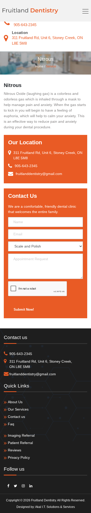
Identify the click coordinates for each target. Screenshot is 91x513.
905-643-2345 (25, 25)
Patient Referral (20, 443)
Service (51, 66)
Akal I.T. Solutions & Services (55, 507)
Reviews (14, 450)
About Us (15, 402)
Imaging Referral (21, 435)
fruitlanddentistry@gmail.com (32, 374)
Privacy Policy (19, 457)
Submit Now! (24, 309)
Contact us (16, 417)
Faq (11, 424)
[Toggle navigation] (83, 10)
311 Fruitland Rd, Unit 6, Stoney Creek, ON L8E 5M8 (40, 364)
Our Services (18, 409)
